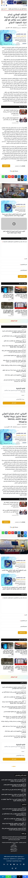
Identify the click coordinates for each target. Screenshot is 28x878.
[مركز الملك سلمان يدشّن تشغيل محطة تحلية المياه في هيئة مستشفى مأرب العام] (7, 289)
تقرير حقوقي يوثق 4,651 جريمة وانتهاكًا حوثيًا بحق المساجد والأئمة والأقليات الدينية (8, 312)
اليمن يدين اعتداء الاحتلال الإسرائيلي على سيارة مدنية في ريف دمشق (21, 296)
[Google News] (14, 171)
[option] (14, 190)
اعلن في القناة (6, 859)
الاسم (25, 259)
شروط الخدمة (9, 861)
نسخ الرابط (6, 166)
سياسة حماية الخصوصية (17, 861)
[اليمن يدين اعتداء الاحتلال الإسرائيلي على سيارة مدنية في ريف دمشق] (21, 289)
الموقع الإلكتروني (23, 270)
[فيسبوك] (25, 176)
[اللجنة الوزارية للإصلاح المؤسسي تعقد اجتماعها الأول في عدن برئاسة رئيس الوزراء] (23, 119)
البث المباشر (14, 321)
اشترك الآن (14, 403)
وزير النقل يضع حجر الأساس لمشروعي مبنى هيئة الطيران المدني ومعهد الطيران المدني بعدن (21, 312)
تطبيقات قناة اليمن (21, 859)
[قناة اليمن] (14, 2)
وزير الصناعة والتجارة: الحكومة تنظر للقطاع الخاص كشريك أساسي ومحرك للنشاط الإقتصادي (10, 111)
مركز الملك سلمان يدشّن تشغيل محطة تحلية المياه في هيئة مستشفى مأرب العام (8, 296)
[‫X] (22, 176)
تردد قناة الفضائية (13, 859)
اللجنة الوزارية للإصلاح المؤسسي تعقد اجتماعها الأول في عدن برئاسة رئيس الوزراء (10, 119)
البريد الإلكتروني (23, 264)
